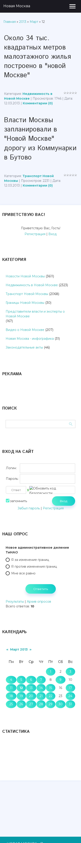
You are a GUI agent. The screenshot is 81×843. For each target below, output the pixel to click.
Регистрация (35, 234)
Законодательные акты (24, 347)
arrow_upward (71, 833)
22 (50, 696)
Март (34, 22)
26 (21, 704)
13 (31, 688)
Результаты (15, 601)
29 (50, 704)
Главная (9, 22)
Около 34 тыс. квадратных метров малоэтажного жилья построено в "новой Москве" (37, 56)
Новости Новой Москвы (25, 276)
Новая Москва (16, 6)
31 (70, 704)
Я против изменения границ (34, 566)
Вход (52, 234)
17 (70, 688)
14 (41, 688)
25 (11, 704)
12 (21, 688)
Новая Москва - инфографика (30, 339)
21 (41, 696)
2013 (22, 22)
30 (60, 704)
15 (50, 688)
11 (11, 688)
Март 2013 (19, 649)
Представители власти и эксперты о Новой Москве (35, 313)
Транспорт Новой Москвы (27, 294)
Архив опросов (39, 601)
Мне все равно (23, 573)
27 (31, 704)
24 (70, 696)
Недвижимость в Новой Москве (32, 285)
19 (21, 696)
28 (41, 704)
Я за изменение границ (30, 560)
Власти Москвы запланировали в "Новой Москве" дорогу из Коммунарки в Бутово (40, 138)
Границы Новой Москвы (25, 303)
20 (31, 696)
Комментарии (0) (38, 103)
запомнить (18, 501)
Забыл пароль (29, 508)
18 (11, 696)
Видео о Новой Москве (25, 330)
